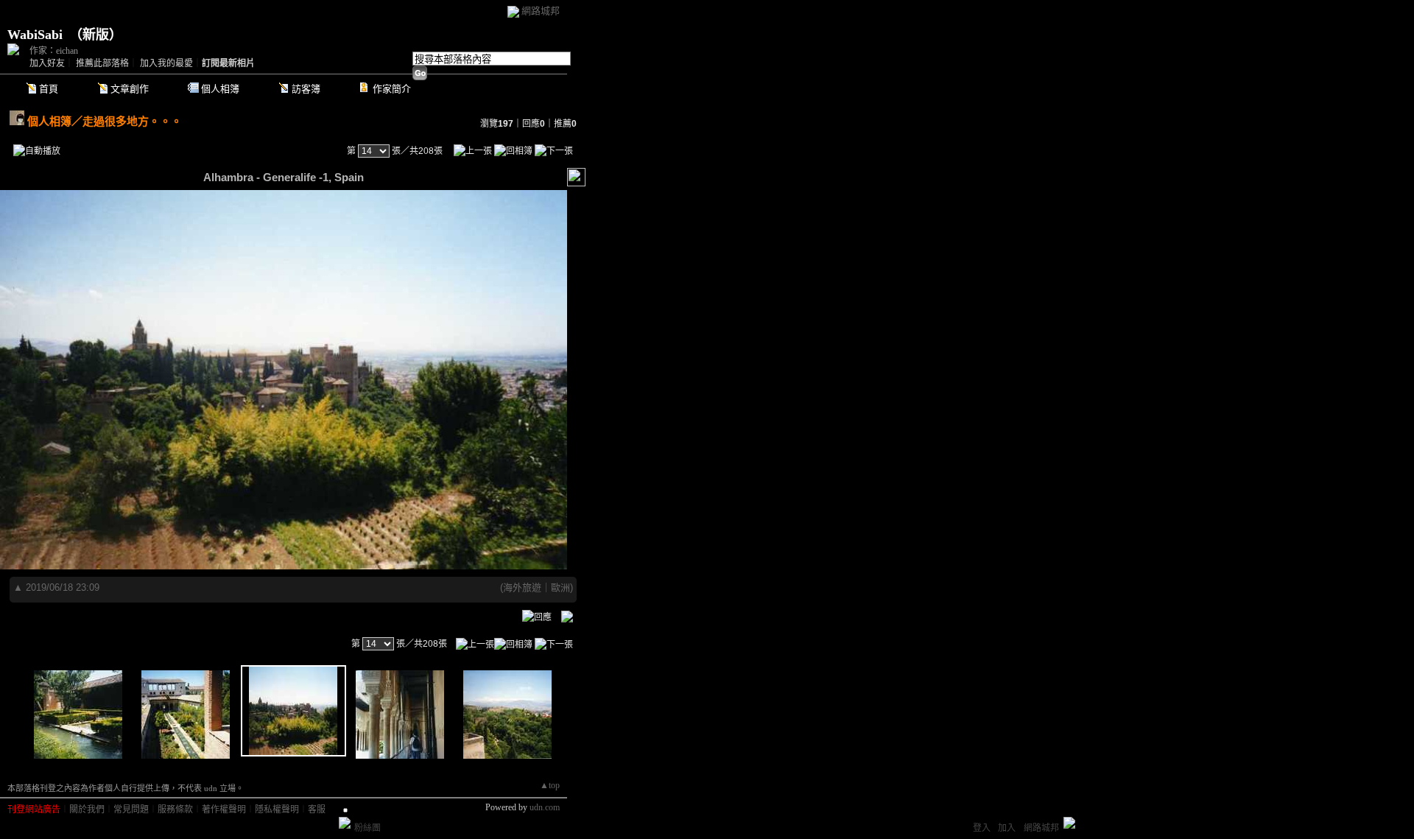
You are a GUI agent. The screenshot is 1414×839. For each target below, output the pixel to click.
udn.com (545, 807)
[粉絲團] (345, 823)
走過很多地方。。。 (132, 121)
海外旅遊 (522, 587)
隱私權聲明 (277, 809)
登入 (982, 828)
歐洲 (560, 587)
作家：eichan (53, 51)
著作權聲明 (224, 809)
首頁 (48, 88)
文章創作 (129, 88)
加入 (1007, 828)
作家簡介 (392, 88)
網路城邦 (540, 10)
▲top (550, 785)
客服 (317, 809)
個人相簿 (220, 88)
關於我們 (87, 809)
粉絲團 (367, 828)
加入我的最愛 (166, 63)
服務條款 (175, 809)
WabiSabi (35, 34)
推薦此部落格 (102, 63)
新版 (95, 34)
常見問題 (131, 809)
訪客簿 (306, 88)
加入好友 (47, 63)
